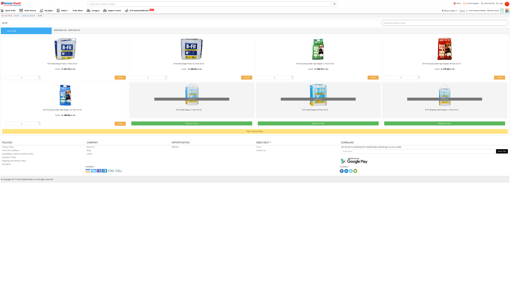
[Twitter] (351, 172)
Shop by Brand (28, 15)
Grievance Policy (9, 157)
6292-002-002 (489, 3)
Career (89, 154)
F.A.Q (258, 147)
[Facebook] (342, 172)
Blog (89, 150)
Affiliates (175, 147)
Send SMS (502, 151)
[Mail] (355, 172)
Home (16, 15)
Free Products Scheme (477, 10)
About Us (91, 147)
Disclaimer (6, 164)
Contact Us (261, 150)
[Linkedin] (346, 172)
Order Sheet (78, 10)
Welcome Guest (493, 10)
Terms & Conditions (10, 150)
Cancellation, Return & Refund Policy (17, 154)
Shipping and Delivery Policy (14, 160)
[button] (507, 8)
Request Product (192, 123)
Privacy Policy (8, 147)
